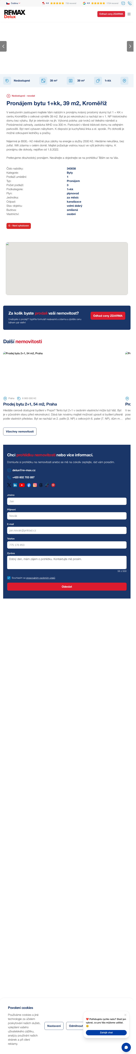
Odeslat (67, 587)
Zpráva (11, 553)
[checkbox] (8, 578)
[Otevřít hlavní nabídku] (129, 14)
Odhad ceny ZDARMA (111, 14)
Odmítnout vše (78, 1026)
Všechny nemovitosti (20, 431)
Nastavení (54, 1026)
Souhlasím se (19, 578)
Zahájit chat (106, 1033)
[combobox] (13, 3)
